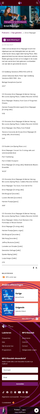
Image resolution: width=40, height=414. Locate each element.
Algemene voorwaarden (10, 397)
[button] (36, 410)
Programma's (6, 350)
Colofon (25, 342)
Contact (25, 346)
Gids (3, 342)
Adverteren (26, 338)
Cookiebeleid (6, 402)
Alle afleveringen (28, 319)
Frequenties (6, 338)
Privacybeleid (24, 397)
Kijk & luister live (7, 346)
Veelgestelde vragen (29, 350)
